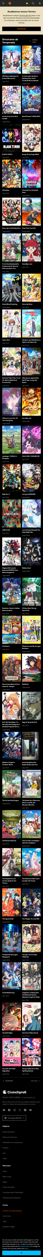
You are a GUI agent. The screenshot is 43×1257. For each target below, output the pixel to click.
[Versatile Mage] (11, 1019)
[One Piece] (11, 633)
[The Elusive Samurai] (11, 827)
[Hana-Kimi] (11, 326)
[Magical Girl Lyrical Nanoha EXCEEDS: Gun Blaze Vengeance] (11, 557)
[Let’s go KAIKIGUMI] (31, 481)
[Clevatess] (11, 177)
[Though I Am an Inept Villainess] (31, 942)
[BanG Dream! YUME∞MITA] (31, 103)
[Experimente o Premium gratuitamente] (27, 3)
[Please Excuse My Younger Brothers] (31, 634)
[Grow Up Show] (31, 291)
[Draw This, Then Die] (31, 215)
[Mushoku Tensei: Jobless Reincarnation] (11, 596)
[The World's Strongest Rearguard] (11, 942)
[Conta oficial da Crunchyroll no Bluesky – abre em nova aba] (30, 1110)
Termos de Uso (25, 15)
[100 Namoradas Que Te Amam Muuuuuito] (11, 64)
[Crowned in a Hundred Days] (31, 178)
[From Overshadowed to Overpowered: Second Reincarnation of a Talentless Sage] (11, 253)
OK (21, 1253)
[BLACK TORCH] (11, 141)
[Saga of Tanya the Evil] (31, 709)
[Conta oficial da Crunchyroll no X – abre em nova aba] (19, 1110)
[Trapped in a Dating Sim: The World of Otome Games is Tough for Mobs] (31, 981)
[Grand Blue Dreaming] (11, 291)
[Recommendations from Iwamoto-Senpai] (11, 672)
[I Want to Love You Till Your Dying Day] (11, 406)
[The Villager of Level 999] (31, 905)
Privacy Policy (25, 1246)
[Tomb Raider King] (11, 979)
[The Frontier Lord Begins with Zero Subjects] (31, 828)
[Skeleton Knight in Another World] (11, 750)
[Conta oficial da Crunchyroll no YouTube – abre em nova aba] (4, 1110)
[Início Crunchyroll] (14, 1092)
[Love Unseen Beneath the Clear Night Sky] (31, 517)
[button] (3, 3)
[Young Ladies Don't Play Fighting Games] (31, 1056)
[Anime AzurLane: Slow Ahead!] (11, 104)
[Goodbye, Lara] (31, 250)
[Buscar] (33, 3)
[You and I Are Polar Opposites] (11, 1056)
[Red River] (31, 671)
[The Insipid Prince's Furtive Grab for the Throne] (11, 867)
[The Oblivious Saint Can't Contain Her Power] (31, 866)
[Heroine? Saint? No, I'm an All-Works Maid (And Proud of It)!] (11, 367)
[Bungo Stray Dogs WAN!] (31, 141)
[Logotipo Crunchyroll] (10, 3)
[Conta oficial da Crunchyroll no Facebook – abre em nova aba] (9, 1110)
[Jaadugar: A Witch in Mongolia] (11, 444)
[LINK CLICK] (11, 516)
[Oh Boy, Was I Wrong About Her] (31, 596)
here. (26, 1248)
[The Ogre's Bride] (11, 905)
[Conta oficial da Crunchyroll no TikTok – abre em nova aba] (25, 1110)
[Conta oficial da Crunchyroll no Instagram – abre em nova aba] (14, 1110)
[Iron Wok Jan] (31, 405)
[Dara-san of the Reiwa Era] (11, 215)
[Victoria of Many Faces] (31, 1019)
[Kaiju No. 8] (11, 481)
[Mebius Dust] (31, 554)
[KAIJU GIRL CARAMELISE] (31, 443)
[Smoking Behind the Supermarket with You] (31, 750)
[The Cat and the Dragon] (11, 787)
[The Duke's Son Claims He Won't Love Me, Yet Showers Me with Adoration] (31, 789)
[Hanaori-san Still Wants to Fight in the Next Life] (31, 327)
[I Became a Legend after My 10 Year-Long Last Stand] (31, 367)
